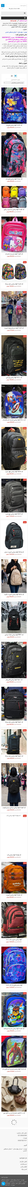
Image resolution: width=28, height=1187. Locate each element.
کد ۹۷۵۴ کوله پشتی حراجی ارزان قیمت (14, 808)
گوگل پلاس (24, 1167)
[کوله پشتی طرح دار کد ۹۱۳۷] (14, 965)
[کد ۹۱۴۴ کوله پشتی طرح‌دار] (14, 105)
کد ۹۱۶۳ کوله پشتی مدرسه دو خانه (14, 1028)
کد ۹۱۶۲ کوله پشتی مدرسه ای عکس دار (14, 1069)
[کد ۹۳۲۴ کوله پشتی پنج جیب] (14, 495)
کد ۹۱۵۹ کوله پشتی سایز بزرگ (14, 284)
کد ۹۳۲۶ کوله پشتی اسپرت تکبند (14, 594)
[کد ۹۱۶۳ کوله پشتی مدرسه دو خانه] (14, 1009)
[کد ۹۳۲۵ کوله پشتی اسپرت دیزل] (14, 536)
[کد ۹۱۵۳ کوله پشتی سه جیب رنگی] (14, 197)
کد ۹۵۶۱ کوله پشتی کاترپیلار (14, 680)
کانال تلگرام (23, 1162)
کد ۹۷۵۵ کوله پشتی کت (14, 855)
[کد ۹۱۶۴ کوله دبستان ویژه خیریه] (14, 309)
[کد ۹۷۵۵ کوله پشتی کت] (14, 834)
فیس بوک (24, 1169)
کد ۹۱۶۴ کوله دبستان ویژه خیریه (14, 328)
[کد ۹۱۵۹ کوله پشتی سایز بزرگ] (14, 272)
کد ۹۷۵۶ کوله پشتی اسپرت (14, 895)
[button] (3, 1184)
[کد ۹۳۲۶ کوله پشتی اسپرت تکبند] (14, 576)
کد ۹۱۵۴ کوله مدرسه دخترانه (14, 254)
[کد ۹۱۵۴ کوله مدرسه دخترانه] (14, 234)
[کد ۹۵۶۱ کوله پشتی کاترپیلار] (14, 660)
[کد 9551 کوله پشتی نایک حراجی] (14, 617)
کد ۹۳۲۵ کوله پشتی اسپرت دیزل (14, 552)
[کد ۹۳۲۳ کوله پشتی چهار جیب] (14, 448)
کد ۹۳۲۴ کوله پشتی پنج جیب (14, 514)
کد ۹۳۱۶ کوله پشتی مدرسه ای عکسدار (14, 420)
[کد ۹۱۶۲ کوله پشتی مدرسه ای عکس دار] (14, 1051)
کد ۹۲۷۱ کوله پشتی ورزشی (14, 377)
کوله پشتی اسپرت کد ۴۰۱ (14, 939)
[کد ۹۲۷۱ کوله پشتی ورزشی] (14, 355)
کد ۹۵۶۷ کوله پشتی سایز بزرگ (14, 756)
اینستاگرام (24, 1164)
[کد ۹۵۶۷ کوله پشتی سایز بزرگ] (14, 742)
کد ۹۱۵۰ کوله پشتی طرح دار (14, 179)
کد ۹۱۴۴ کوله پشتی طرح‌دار (14, 125)
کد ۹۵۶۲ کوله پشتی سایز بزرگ (14, 722)
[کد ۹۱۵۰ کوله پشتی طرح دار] (14, 154)
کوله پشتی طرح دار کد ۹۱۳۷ (14, 985)
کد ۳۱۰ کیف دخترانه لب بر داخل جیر (14, 1113)
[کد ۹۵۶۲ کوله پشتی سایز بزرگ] (14, 704)
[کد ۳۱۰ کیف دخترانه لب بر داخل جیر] (14, 1094)
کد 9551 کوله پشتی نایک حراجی (14, 635)
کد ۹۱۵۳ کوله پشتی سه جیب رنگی (14, 209)
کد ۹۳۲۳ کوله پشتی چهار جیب (14, 471)
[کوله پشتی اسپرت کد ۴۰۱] (14, 920)
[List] (11, 76)
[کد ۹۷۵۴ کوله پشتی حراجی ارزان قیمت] (14, 784)
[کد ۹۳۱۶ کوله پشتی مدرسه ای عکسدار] (14, 401)
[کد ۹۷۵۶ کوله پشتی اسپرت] (14, 877)
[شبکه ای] (15, 76)
